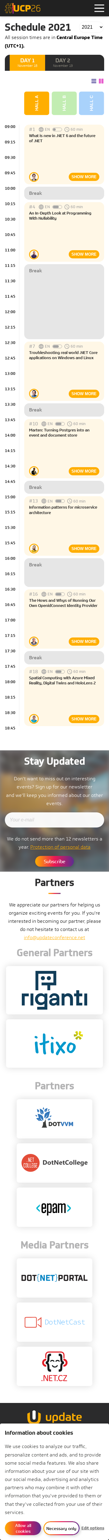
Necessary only (61, 1528)
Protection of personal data (60, 847)
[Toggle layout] (96, 81)
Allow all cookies (23, 1528)
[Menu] (99, 8)
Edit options (92, 1528)
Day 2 (63, 62)
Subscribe (54, 861)
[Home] (22, 8)
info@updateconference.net (54, 937)
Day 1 (27, 62)
